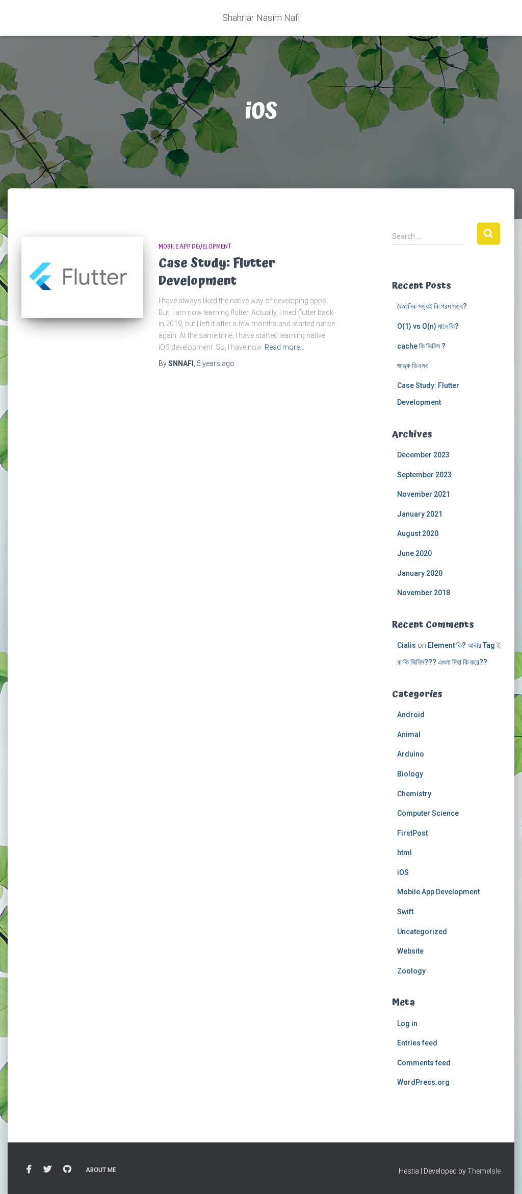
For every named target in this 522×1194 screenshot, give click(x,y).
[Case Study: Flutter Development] (82, 278)
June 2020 (414, 553)
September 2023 (424, 475)
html (404, 852)
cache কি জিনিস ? (421, 346)
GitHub (67, 1169)
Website (410, 951)
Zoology (411, 971)
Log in (407, 1023)
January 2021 (419, 514)
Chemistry (414, 794)
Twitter (47, 1169)
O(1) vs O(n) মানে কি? (428, 326)
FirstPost (412, 833)
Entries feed (417, 1043)
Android (411, 715)
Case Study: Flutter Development (217, 272)
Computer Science (428, 813)
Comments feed (424, 1063)
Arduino (410, 754)
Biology (410, 774)
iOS (403, 872)
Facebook (29, 1169)
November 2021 (423, 494)
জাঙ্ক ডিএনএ (413, 365)
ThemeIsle (484, 1171)
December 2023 (423, 455)
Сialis (406, 645)
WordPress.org (423, 1082)
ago (215, 363)
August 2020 (417, 533)
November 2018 (423, 593)
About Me (101, 1170)
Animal (409, 734)
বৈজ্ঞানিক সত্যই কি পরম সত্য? (432, 306)
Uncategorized (422, 932)
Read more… (284, 347)
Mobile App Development (195, 247)
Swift (405, 912)
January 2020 (419, 573)
